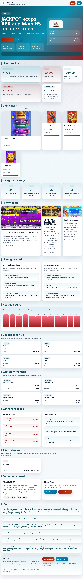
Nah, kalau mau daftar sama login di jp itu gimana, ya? (21, 533)
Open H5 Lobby (62, 559)
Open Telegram (50, 492)
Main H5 (18, 40)
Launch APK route (65, 492)
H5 (79, 3)
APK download (7, 40)
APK (72, 3)
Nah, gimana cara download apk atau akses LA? (19, 519)
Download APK (48, 559)
